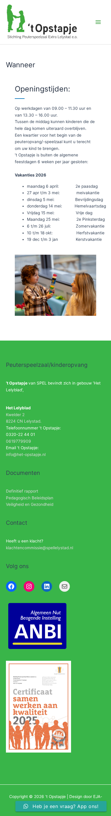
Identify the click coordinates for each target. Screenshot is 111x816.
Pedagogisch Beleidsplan (29, 498)
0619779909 (18, 441)
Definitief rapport (22, 491)
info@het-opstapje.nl (26, 454)
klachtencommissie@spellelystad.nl (39, 547)
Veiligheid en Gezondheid (29, 504)
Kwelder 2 (15, 414)
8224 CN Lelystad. (23, 421)
